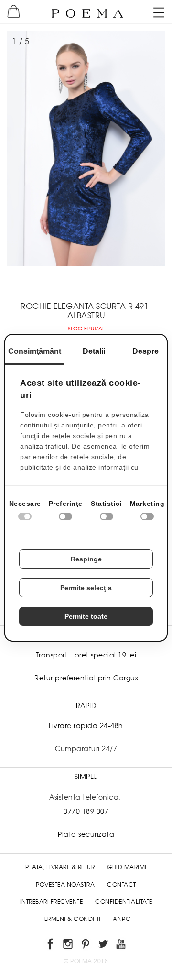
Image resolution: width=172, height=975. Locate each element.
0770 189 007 (86, 811)
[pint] (86, 945)
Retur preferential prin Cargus (86, 678)
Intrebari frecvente (51, 901)
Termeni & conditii (71, 919)
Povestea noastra (65, 884)
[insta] (68, 945)
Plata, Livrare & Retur (60, 867)
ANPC (121, 919)
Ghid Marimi (127, 867)
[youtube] (121, 945)
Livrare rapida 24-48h (86, 726)
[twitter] (104, 945)
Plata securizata (86, 834)
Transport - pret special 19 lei (86, 655)
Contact (121, 884)
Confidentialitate (123, 901)
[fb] (51, 945)
